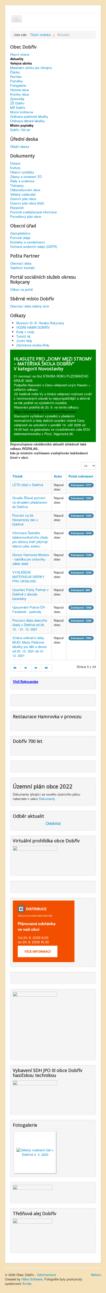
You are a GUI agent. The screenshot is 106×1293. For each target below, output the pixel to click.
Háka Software (31, 1279)
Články (15, 72)
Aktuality (16, 59)
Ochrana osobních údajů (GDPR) (33, 246)
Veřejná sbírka (21, 63)
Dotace (15, 163)
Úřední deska (19, 146)
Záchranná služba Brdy (32, 345)
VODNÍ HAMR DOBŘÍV (33, 327)
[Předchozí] (26, 667)
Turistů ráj (23, 336)
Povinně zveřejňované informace (33, 212)
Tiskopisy (17, 185)
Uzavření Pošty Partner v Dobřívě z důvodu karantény (30, 594)
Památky (16, 81)
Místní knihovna (21, 112)
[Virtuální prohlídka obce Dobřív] (35, 857)
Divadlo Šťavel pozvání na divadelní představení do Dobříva (29, 502)
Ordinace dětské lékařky (27, 121)
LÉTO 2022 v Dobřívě (27, 484)
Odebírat (53, 823)
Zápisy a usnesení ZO (26, 176)
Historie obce (19, 90)
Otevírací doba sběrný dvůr (29, 306)
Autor (58, 476)
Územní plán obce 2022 (27, 203)
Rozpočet (17, 207)
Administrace (46, 1274)
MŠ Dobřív (17, 107)
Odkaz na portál (21, 289)
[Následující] (36, 667)
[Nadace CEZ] (32, 1232)
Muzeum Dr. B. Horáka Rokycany (40, 323)
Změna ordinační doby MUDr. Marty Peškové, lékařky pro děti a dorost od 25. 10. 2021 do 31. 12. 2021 (29, 646)
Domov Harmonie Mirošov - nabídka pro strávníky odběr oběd (30, 559)
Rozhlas (16, 76)
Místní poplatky (22, 125)
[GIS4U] (32, 1191)
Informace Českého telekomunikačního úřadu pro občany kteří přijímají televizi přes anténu (30, 539)
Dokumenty (47, 798)
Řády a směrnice (22, 181)
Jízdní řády (24, 340)
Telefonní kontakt (22, 268)
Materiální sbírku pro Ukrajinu (31, 68)
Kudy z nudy (25, 331)
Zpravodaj (17, 99)
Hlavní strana (19, 54)
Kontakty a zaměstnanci (27, 242)
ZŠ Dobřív (17, 103)
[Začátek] (15, 667)
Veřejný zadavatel (22, 194)
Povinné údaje (20, 238)
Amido (27, 1283)
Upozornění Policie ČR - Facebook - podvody (29, 609)
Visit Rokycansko (25, 682)
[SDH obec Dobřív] (35, 1094)
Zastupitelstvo (20, 233)
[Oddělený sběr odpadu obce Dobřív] (35, 1023)
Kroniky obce (19, 94)
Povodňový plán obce (25, 216)
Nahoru (96, 1274)
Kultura (15, 168)
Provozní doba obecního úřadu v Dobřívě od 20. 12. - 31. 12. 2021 (29, 624)
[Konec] (47, 667)
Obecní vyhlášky (22, 172)
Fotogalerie (18, 85)
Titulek (17, 476)
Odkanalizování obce (25, 190)
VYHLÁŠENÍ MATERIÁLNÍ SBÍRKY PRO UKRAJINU (28, 576)
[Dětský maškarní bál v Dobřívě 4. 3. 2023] (35, 1151)
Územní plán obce (23, 199)
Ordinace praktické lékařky (29, 116)
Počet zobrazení (81, 476)
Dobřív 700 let (20, 130)
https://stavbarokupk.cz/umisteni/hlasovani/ (45, 411)
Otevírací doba (20, 263)
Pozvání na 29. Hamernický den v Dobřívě (25, 520)
